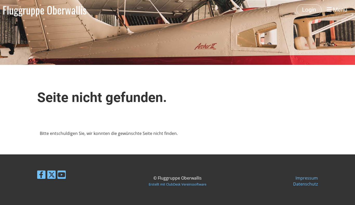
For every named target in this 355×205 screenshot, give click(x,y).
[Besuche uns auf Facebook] (41, 175)
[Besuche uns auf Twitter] (51, 175)
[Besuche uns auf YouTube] (61, 175)
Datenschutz (305, 184)
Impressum (306, 178)
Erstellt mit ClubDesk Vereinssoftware (177, 184)
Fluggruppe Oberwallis (45, 10)
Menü (339, 9)
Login (309, 9)
